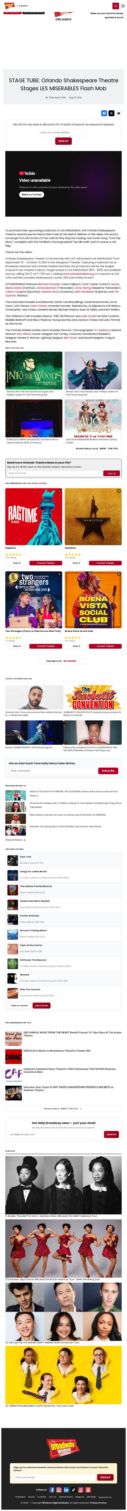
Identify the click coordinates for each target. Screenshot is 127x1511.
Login (107, 5)
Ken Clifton (24, 334)
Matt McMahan (84, 292)
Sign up (111, 1134)
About (31, 1496)
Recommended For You (18, 1022)
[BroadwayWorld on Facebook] (52, 1490)
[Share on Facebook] (104, 113)
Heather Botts (50, 292)
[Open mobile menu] (123, 6)
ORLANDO (63, 19)
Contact (41, 1496)
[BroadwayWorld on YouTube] (88, 1490)
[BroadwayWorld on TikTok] (74, 1490)
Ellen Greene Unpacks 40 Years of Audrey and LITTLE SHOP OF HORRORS (68, 814)
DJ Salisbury (102, 330)
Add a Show (41, 1005)
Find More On (61, 661)
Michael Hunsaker (49, 284)
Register (98, 5)
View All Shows (19, 1005)
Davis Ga (87, 284)
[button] (115, 6)
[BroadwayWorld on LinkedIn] (66, 1490)
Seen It (17, 563)
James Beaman (46, 288)
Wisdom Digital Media (55, 1502)
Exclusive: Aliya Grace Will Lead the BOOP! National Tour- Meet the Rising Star (52, 1279)
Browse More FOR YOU (61, 1108)
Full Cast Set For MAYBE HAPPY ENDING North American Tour (42, 1342)
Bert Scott (70, 338)
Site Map (91, 1496)
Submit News (66, 1496)
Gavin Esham (38, 306)
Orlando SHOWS (14, 849)
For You (19, 348)
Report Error (105, 1497)
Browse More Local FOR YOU (97, 448)
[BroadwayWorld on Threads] (81, 1490)
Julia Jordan (89, 316)
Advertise (20, 1496)
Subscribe (108, 770)
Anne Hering (83, 288)
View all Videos (14, 839)
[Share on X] (111, 113)
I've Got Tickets (45, 563)
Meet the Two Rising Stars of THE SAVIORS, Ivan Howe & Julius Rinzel (65, 826)
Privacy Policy (98, 1502)
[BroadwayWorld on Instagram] (59, 1490)
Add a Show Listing (33, 12)
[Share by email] (119, 113)
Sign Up (63, 141)
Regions (79, 1496)
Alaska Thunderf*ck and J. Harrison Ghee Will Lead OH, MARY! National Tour (51, 1216)
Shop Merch (14, 12)
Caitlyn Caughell (15, 292)
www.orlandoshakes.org (78, 274)
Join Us (52, 1496)
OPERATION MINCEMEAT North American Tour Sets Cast (39, 1405)
